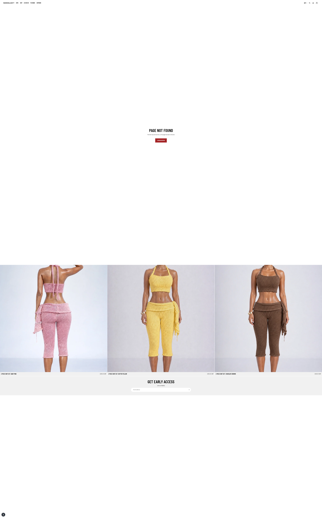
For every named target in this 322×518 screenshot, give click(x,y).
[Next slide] (104, 318)
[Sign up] (189, 389)
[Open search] (309, 3)
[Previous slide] (2, 318)
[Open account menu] (313, 3)
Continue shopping (161, 140)
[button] (3, 515)
